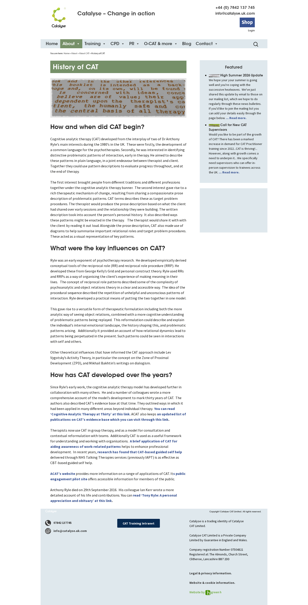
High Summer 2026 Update (241, 75)
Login (251, 30)
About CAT (84, 53)
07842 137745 (62, 523)
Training (93, 43)
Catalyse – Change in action (116, 13)
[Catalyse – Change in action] (58, 16)
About (68, 43)
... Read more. (235, 118)
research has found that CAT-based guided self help (139, 452)
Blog (186, 43)
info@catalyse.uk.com (235, 13)
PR (131, 43)
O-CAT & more (158, 43)
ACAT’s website (63, 473)
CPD (114, 43)
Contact (204, 43)
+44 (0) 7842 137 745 (235, 7)
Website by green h (205, 592)
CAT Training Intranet (138, 523)
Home (52, 43)
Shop (247, 22)
